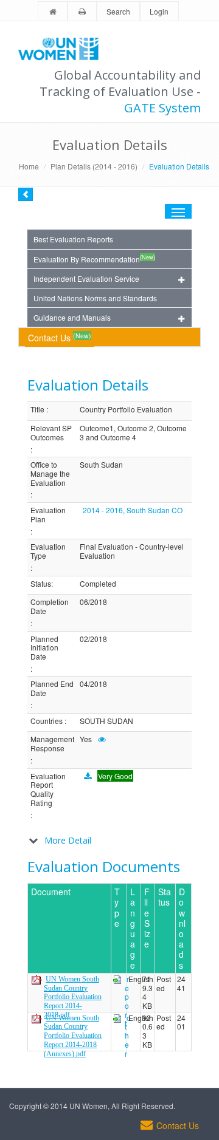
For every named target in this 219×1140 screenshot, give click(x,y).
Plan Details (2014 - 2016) (93, 166)
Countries (46, 721)
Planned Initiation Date (44, 648)
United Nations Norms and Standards (95, 298)
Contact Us (59, 337)
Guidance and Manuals (72, 317)
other (128, 1035)
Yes (86, 739)
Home (29, 166)
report (127, 1001)
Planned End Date (52, 688)
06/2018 (93, 602)
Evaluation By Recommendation (94, 258)
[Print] (82, 12)
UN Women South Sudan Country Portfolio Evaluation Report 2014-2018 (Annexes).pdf (73, 1036)
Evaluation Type (48, 551)
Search (118, 11)
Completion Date (49, 606)
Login (159, 11)
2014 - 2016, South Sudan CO (132, 510)
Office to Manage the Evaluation (50, 473)
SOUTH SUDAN (106, 721)
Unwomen (63, 48)
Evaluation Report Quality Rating (48, 790)
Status (40, 584)
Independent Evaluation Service (86, 278)
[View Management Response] (102, 739)
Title (37, 409)
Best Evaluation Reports (73, 239)
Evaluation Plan (48, 515)
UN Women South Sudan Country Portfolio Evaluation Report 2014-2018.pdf (73, 997)
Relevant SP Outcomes (51, 433)
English (140, 979)
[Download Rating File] (88, 776)
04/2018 (93, 684)
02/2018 (93, 639)
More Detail (67, 840)
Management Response (52, 744)
